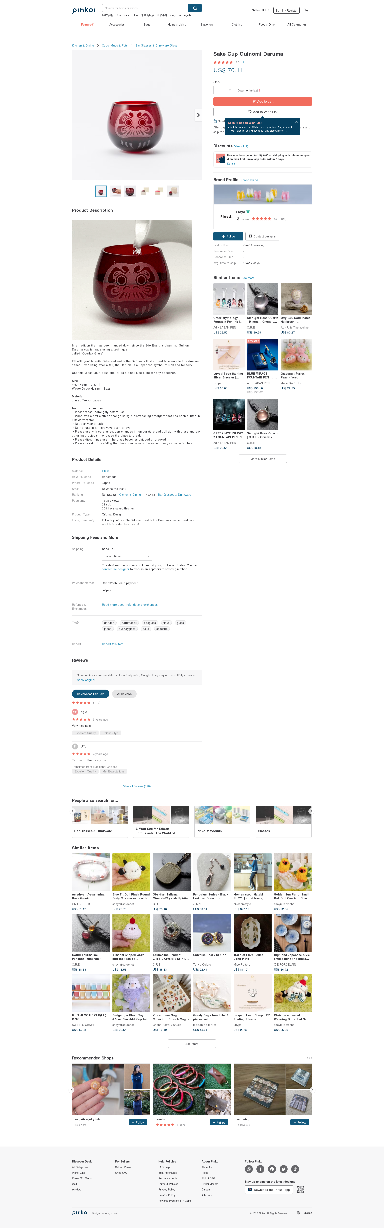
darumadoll (129, 623)
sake (146, 629)
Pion (118, 15)
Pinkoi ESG (208, 1178)
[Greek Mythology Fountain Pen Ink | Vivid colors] (229, 299)
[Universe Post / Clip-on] (212, 933)
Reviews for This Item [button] (90, 694)
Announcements (167, 1178)
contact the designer (115, 569)
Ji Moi (197, 904)
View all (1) (241, 146)
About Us (207, 1167)
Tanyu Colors (202, 964)
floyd (166, 623)
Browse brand (249, 180)
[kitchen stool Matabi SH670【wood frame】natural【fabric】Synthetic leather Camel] (253, 872)
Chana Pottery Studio (167, 1025)
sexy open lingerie (180, 15)
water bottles (131, 15)
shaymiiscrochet (291, 383)
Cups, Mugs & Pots (115, 45)
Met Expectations (113, 771)
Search (195, 8)
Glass (173, 45)
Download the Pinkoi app (271, 1190)
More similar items (262, 459)
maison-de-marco (205, 1025)
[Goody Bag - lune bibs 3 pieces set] (212, 993)
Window (76, 1189)
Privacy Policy (166, 1189)
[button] (228, 236)
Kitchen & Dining (83, 45)
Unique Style (111, 733)
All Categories (80, 1167)
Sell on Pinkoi (260, 10)
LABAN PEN (228, 327)
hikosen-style (242, 904)
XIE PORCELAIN (285, 964)
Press (205, 1172)
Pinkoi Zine (78, 1172)
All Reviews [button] (124, 694)
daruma (109, 623)
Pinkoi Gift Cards (82, 1178)
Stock (216, 82)
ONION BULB (81, 904)
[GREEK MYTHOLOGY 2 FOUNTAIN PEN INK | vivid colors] (229, 414)
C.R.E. (251, 327)
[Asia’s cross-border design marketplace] (83, 10)
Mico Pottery (242, 964)
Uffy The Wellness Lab (302, 327)
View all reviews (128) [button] (137, 786)
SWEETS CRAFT (83, 1025)
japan (108, 629)
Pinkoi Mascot (210, 1183)
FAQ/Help (164, 1167)
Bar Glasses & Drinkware (152, 45)
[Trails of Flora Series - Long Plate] (253, 933)
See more (248, 278)
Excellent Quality (85, 733)
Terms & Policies (168, 1183)
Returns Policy (166, 1195)
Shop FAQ (121, 1172)
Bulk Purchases (167, 1172)
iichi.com (207, 1195)
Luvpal (217, 383)
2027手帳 (107, 15)
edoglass (150, 623)
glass (180, 623)
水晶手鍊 (162, 15)
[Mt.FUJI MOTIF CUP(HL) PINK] (91, 993)
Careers (206, 1189)
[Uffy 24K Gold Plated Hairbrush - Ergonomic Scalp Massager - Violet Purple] (296, 299)
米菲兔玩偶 (147, 15)
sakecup (161, 629)
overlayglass (127, 629)
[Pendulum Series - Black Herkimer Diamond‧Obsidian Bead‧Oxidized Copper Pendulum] (212, 872)
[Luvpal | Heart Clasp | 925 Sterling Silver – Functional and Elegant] (253, 993)
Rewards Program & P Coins (175, 1200)
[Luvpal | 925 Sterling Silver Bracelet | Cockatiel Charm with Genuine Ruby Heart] (229, 354)
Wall (74, 1183)
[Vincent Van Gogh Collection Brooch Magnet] (172, 993)
